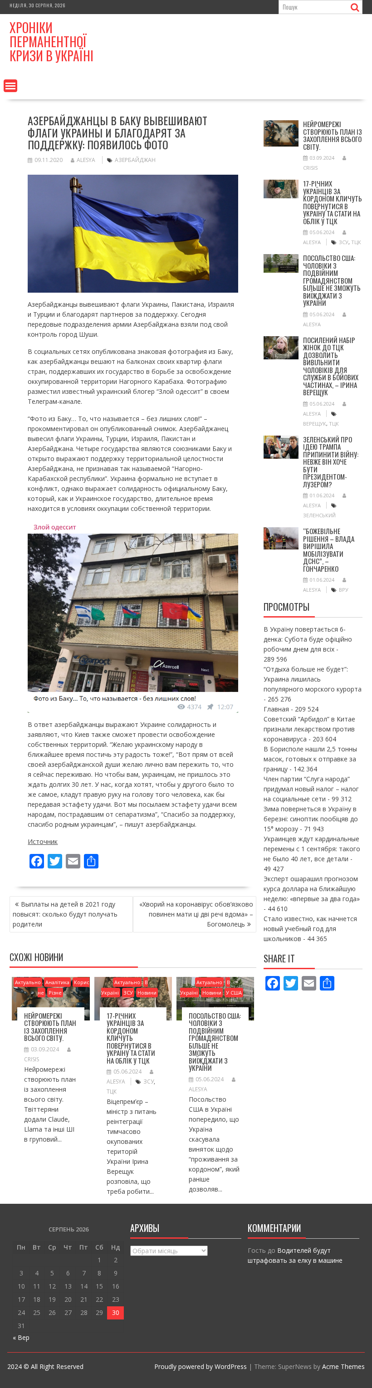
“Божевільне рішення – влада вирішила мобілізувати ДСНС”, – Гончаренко (328, 550)
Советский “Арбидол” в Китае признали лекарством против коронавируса (309, 729)
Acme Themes (343, 1366)
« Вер (21, 1337)
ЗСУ (128, 992)
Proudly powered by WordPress (200, 1366)
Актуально (28, 982)
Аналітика (57, 982)
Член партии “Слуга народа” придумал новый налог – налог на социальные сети (311, 789)
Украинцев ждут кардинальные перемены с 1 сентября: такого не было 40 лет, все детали (312, 848)
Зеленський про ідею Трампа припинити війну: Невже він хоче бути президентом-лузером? (330, 461)
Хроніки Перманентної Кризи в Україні (51, 41)
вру (343, 589)
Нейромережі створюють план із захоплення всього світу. (50, 1026)
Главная (276, 709)
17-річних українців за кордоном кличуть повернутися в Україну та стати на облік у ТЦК (131, 1037)
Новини (147, 992)
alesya (86, 160)
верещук (314, 423)
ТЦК (112, 1091)
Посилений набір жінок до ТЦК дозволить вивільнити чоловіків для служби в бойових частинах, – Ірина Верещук (330, 366)
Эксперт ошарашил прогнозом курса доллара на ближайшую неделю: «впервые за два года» (312, 888)
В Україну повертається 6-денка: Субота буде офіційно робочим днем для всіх (308, 639)
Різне (55, 992)
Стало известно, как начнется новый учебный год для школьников (310, 928)
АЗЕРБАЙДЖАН (135, 160)
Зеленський (319, 515)
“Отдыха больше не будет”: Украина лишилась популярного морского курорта (313, 679)
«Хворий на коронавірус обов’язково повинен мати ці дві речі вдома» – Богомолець (196, 914)
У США (234, 992)
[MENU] (10, 85)
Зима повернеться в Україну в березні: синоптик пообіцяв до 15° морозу (311, 818)
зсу (148, 1081)
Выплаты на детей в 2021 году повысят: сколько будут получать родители (65, 914)
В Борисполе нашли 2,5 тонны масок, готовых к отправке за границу (310, 759)
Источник (43, 841)
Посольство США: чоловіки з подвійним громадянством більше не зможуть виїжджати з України (215, 1041)
